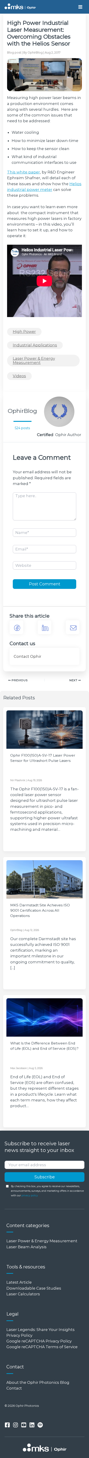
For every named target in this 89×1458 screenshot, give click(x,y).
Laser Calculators (23, 1294)
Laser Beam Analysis (26, 1247)
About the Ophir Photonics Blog (38, 1382)
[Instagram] (15, 1425)
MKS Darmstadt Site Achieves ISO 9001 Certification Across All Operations (40, 910)
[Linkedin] (32, 1425)
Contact (14, 1388)
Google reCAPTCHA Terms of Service (42, 1347)
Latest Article (19, 1282)
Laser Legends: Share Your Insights (40, 1329)
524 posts (22, 428)
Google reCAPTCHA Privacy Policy (39, 1341)
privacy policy (29, 1195)
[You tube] (23, 1425)
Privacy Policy (19, 1335)
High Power (24, 331)
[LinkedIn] (44, 627)
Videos (19, 376)
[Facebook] (16, 627)
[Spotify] (40, 1425)
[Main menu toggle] (80, 7)
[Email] (72, 627)
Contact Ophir (27, 656)
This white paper (23, 172)
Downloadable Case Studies (33, 1288)
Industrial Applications (35, 345)
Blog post (14, 52)
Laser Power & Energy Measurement (34, 360)
